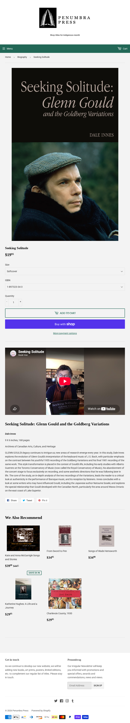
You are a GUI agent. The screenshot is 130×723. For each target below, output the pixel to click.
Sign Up (98, 685)
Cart (124, 48)
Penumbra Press (20, 710)
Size (7, 264)
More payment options (65, 333)
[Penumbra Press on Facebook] (61, 701)
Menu (10, 48)
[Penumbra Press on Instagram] (67, 701)
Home (8, 57)
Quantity (9, 296)
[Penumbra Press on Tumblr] (72, 701)
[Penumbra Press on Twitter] (56, 701)
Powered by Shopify (40, 710)
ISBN (7, 280)
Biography (22, 57)
